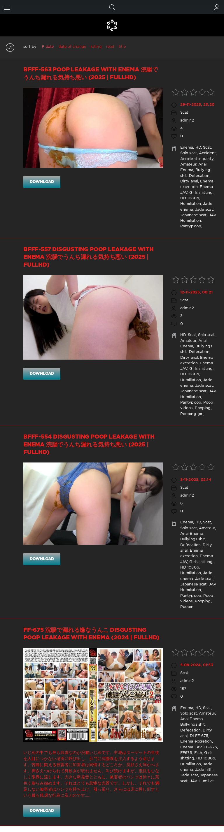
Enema (186, 147)
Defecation (199, 175)
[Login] (217, 7)
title (122, 46)
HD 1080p (189, 198)
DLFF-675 (199, 736)
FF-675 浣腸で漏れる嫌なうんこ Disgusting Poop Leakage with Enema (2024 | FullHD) (91, 634)
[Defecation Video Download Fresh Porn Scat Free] (112, 25)
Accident (207, 153)
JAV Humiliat (202, 781)
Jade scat (204, 209)
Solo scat (188, 153)
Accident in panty (197, 159)
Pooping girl (191, 414)
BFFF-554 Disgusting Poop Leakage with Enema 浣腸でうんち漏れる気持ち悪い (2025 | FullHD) (89, 445)
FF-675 (210, 747)
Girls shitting (201, 192)
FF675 (186, 752)
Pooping (203, 408)
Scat (184, 112)
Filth (198, 752)
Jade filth (204, 769)
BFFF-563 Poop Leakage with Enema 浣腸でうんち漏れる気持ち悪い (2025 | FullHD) (90, 73)
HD (198, 147)
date (50, 46)
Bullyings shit (192, 539)
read (110, 46)
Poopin (187, 606)
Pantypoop (190, 226)
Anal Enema (191, 533)
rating (96, 46)
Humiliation (190, 203)
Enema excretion (196, 741)
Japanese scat (193, 215)
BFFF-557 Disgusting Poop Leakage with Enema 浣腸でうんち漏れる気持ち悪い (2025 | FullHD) (88, 257)
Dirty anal (189, 181)
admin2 (187, 120)
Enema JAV (191, 747)
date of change (72, 46)
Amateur (188, 164)
